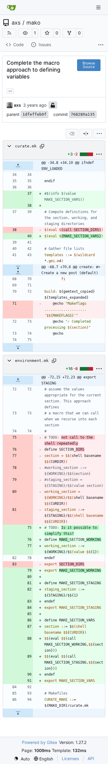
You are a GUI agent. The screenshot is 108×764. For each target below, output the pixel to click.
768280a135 (83, 114)
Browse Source (88, 65)
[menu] (99, 133)
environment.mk (32, 360)
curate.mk (26, 146)
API (91, 758)
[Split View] (86, 133)
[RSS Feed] (9, 32)
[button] (25, 32)
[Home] (11, 7)
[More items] (101, 45)
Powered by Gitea (39, 742)
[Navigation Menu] (99, 7)
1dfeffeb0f (34, 114)
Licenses (70, 758)
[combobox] (72, 133)
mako (33, 23)
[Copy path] (42, 146)
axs (16, 23)
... (10, 90)
